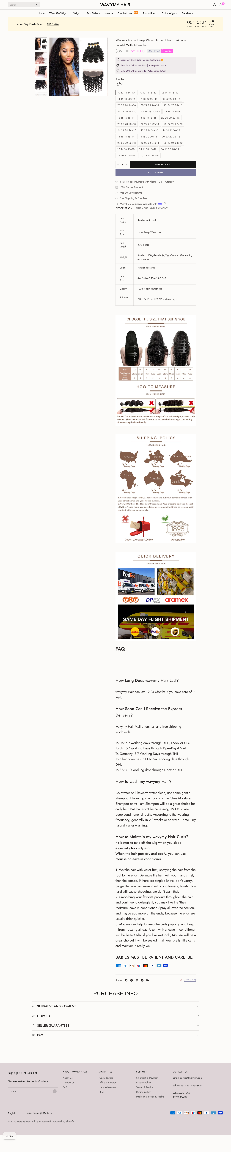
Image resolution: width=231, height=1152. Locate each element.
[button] (53, 24)
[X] (132, 980)
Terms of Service (144, 1087)
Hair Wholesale (107, 1087)
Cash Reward (106, 1078)
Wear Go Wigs (57, 13)
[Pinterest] (137, 980)
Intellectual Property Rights (150, 1096)
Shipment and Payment (152, 208)
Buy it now (156, 172)
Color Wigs (168, 13)
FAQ (40, 1035)
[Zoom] (101, 44)
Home (41, 13)
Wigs (76, 13)
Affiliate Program (108, 1082)
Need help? (190, 980)
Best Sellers (93, 13)
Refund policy (143, 1092)
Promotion (149, 13)
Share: (119, 980)
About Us (67, 1078)
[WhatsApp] (143, 980)
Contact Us (68, 1082)
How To (43, 1016)
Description (124, 208)
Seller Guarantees (53, 1025)
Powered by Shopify (63, 1121)
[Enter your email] (55, 1091)
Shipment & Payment (147, 1078)
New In (108, 13)
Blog (101, 1092)
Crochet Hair (125, 13)
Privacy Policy (143, 1082)
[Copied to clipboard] (148, 980)
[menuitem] (42, 13)
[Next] (99, 66)
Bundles (186, 13)
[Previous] (57, 66)
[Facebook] (127, 980)
